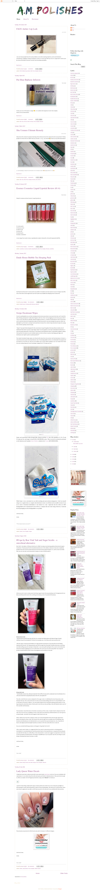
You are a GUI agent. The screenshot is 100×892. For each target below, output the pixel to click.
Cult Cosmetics (73, 136)
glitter (71, 200)
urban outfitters (73, 422)
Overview (72, 337)
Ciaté (71, 113)
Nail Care (72, 307)
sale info (72, 367)
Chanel (71, 107)
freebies (72, 185)
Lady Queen (47, 774)
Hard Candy (72, 214)
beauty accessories (74, 79)
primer (71, 352)
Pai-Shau (31, 121)
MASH (71, 284)
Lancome (72, 259)
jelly (71, 231)
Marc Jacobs (73, 280)
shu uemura (38, 179)
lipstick (30, 248)
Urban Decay (73, 420)
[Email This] (36, 69)
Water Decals (38, 868)
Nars (71, 318)
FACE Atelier (22, 71)
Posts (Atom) (23, 876)
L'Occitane (72, 250)
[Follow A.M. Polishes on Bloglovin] (74, 56)
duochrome (72, 145)
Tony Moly (72, 407)
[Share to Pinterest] (41, 69)
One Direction (73, 329)
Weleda (72, 428)
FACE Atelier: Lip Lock (26, 28)
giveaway (72, 198)
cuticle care (72, 138)
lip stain (72, 263)
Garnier (72, 189)
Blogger (60, 889)
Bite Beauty (73, 88)
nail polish (72, 310)
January (75, 451)
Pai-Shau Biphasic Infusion (28, 79)
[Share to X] (39, 69)
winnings (72, 432)
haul (71, 217)
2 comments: (31, 177)
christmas (72, 111)
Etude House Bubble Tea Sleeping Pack (33, 257)
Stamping (72, 392)
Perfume (72, 341)
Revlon (71, 365)
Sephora (72, 375)
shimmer (72, 379)
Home (18, 19)
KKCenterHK (73, 248)
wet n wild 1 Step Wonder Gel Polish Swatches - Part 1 (81, 527)
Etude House (22, 304)
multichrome (73, 295)
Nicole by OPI (73, 324)
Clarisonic (72, 115)
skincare (37, 304)
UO (42, 434)
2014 (73, 459)
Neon (71, 322)
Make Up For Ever (74, 278)
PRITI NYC (72, 354)
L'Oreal (72, 253)
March (74, 449)
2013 (73, 461)
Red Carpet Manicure (75, 360)
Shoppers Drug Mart (74, 384)
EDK (71, 149)
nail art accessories (74, 303)
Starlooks (72, 394)
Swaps (71, 398)
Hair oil (25, 121)
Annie (21, 531)
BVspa (34, 762)
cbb (71, 105)
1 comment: (30, 68)
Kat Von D (72, 240)
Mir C (73, 27)
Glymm (71, 204)
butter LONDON (73, 100)
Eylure (71, 170)
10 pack (47, 441)
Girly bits (72, 196)
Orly (71, 333)
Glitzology (72, 202)
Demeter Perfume (74, 140)
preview (72, 350)
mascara (72, 282)
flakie (71, 181)
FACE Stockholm (73, 174)
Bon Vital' (31, 762)
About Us (26, 19)
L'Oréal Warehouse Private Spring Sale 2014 (81, 553)
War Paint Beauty (74, 424)
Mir (31, 71)
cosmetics (22, 248)
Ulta (71, 417)
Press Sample (35, 71)
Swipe (30, 531)
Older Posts (64, 873)
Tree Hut (72, 413)
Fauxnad (72, 179)
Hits (71, 221)
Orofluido (72, 335)
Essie (71, 157)
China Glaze (72, 109)
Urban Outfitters (34, 441)
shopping (72, 386)
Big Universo (73, 83)
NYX (71, 327)
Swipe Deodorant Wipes (27, 312)
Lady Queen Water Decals (27, 771)
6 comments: (31, 246)
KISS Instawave (73, 246)
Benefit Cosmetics (74, 81)
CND (71, 119)
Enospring (72, 153)
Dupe (71, 147)
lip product (27, 71)
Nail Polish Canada (74, 312)
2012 (73, 464)
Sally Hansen (73, 369)
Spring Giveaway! (80, 539)
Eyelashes (72, 164)
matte (71, 286)
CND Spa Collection (81, 628)
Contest (72, 126)
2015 (73, 456)
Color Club (72, 124)
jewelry (72, 234)
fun (71, 187)
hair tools (72, 210)
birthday (72, 86)
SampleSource (73, 373)
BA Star (72, 77)
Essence (26, 248)
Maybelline (72, 288)
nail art (71, 301)
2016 (73, 454)
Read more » (19, 65)
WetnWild (72, 430)
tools (71, 409)
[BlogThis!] (37, 69)
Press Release (73, 346)
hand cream (73, 212)
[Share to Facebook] (40, 69)
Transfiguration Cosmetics (76, 411)
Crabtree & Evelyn (74, 130)
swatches (52, 248)
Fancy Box (72, 176)
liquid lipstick (34, 248)
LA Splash (72, 255)
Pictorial (72, 343)
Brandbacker (73, 96)
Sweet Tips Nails (74, 403)
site (47, 437)
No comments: (31, 302)
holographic (73, 223)
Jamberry (72, 229)
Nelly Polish (72, 320)
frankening (72, 183)
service (72, 377)
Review (40, 71)
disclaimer (72, 143)
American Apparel (74, 73)
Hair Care (22, 121)
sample (72, 371)
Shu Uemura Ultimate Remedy (29, 130)
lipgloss (72, 265)
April (74, 446)
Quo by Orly (73, 358)
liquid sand (72, 272)
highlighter (72, 219)
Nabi (71, 299)
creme (71, 134)
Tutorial (72, 415)
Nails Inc (72, 316)
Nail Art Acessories (74, 305)
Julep (71, 236)
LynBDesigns (73, 276)
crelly (71, 132)
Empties (72, 151)
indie (71, 225)
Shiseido (72, 381)
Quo (71, 356)
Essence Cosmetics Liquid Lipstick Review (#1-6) (38, 188)
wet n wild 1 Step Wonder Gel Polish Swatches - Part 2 (81, 514)
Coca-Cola (72, 122)
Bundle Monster (73, 98)
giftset (71, 193)
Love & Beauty (73, 274)
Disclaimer (35, 19)
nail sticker (72, 314)
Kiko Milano (72, 242)
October (75, 441)
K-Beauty (28, 304)
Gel (71, 191)
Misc (71, 293)
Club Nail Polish (73, 117)
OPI (71, 331)
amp (73, 30)
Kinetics (72, 244)
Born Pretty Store (74, 94)
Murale (72, 297)
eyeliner (72, 166)
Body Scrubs (25, 762)
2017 (73, 439)
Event (71, 162)
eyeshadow (73, 168)
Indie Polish (72, 227)
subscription (73, 396)
